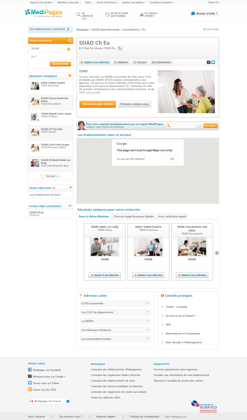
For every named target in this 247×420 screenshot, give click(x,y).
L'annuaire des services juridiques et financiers (117, 386)
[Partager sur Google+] (209, 63)
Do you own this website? (131, 159)
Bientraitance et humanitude (183, 333)
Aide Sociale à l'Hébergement (184, 342)
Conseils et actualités (160, 2)
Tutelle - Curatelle (176, 306)
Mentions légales (105, 416)
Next (217, 253)
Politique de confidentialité (144, 416)
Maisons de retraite (41, 2)
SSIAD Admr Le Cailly (104, 227)
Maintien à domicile (68, 2)
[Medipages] (43, 14)
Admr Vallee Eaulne (148, 227)
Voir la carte (212, 29)
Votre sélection (41, 188)
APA (168, 324)
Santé (88, 2)
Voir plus (50, 176)
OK (172, 159)
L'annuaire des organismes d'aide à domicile (115, 375)
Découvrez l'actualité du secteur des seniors (178, 380)
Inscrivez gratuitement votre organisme (175, 369)
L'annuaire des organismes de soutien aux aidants (119, 391)
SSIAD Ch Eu (36, 214)
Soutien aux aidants (132, 2)
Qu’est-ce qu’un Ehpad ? (181, 315)
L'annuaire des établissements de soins (113, 380)
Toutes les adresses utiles (105, 397)
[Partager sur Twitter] (213, 63)
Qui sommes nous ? (70, 416)
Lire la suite (93, 92)
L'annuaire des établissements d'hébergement (116, 369)
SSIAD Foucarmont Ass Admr (192, 228)
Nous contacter (36, 416)
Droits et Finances (106, 2)
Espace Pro (213, 2)
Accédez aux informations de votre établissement (181, 375)
